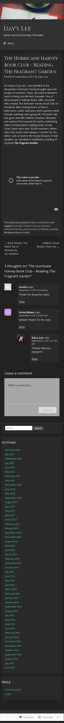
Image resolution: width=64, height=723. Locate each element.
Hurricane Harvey (13, 229)
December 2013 (13, 641)
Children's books (31, 225)
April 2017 (10, 515)
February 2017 (12, 524)
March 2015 (11, 589)
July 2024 (9, 454)
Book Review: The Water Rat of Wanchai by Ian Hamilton (15, 248)
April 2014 (10, 628)
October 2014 (12, 602)
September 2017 (13, 497)
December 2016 (13, 532)
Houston (45, 225)
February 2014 (12, 632)
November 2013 (13, 645)
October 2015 (12, 567)
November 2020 (13, 484)
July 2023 (9, 463)
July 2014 (9, 615)
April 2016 (10, 550)
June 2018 (10, 489)
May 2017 (10, 510)
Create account (13, 689)
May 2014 (10, 624)
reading (54, 229)
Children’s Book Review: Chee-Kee (48, 244)
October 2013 (12, 650)
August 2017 (11, 502)
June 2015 (10, 576)
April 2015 (10, 584)
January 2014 (11, 637)
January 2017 (11, 528)
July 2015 (9, 571)
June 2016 (10, 545)
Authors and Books (40, 222)
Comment (47, 410)
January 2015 (11, 597)
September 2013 (13, 654)
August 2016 (11, 541)
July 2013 (9, 663)
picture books (30, 229)
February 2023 (12, 476)
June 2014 (10, 619)
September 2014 (13, 606)
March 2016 (11, 554)
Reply (22, 301)
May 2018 (10, 493)
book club (17, 225)
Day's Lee (17, 29)
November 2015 (13, 563)
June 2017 (10, 506)
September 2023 (13, 458)
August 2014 (11, 611)
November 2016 (13, 536)
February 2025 (12, 449)
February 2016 (12, 558)
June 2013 (10, 667)
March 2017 (11, 519)
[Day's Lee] (32, 11)
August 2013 (11, 658)
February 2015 (12, 593)
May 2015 (10, 580)
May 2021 (10, 480)
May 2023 (10, 471)
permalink (24, 232)
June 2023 (10, 467)
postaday (44, 229)
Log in (8, 694)
